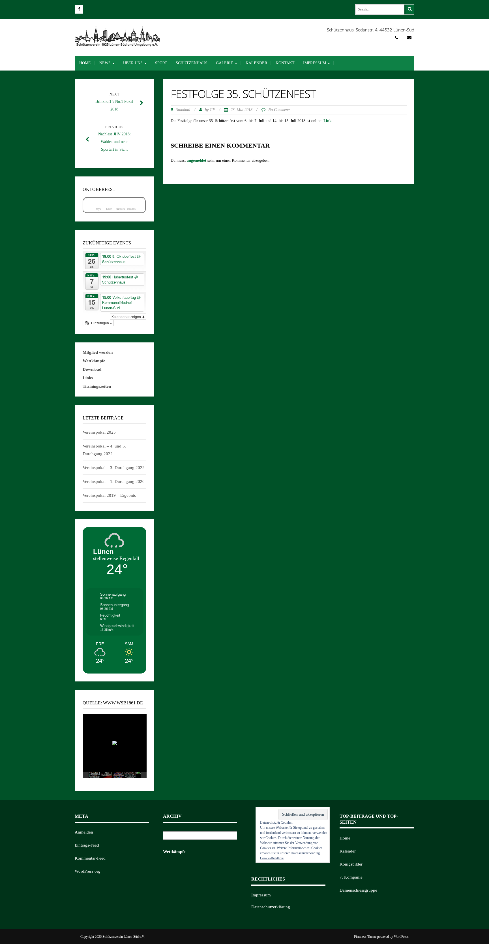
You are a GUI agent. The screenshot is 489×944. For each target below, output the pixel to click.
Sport (161, 63)
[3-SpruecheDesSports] (106, 775)
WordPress (401, 937)
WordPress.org (87, 871)
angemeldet (196, 160)
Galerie (225, 63)
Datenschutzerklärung (270, 907)
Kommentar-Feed (90, 858)
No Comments (279, 110)
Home (85, 63)
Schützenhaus (191, 63)
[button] (98, 323)
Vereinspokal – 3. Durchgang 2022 (114, 467)
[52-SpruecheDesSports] (94, 775)
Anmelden (84, 832)
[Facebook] (79, 9)
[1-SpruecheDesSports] (130, 775)
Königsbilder (351, 864)
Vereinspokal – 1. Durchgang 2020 (114, 481)
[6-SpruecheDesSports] (118, 775)
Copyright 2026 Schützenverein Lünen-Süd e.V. (112, 937)
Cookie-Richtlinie (272, 858)
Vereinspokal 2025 (99, 432)
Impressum (315, 63)
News (105, 63)
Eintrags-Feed (87, 845)
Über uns (133, 63)
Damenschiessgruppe (358, 890)
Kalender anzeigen (126, 316)
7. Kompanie (351, 877)
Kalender (256, 63)
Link (327, 121)
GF (212, 110)
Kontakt (285, 63)
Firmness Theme (365, 937)
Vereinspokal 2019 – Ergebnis (109, 495)
